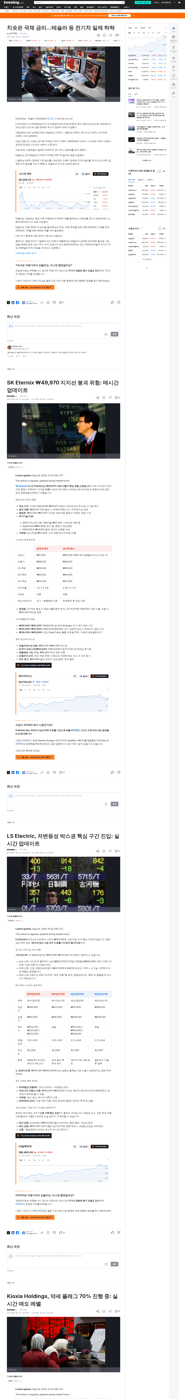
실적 (111, 11)
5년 (43, 187)
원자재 (143, 28)
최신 (7, 11)
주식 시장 (37, 11)
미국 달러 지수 (133, 80)
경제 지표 (45, 11)
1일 (21, 187)
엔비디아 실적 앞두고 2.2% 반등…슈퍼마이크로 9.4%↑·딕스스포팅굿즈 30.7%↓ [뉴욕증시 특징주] (151, 102)
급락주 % (150, 180)
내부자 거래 (88, 11)
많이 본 (15, 11)
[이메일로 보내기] (54, 302)
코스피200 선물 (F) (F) (136, 59)
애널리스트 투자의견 (101, 11)
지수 (136, 28)
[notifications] (174, 2)
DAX (130, 71)
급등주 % (141, 180)
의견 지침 (10, 341)
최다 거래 (131, 180)
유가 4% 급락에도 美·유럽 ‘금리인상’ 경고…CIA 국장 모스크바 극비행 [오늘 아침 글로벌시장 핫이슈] (150, 115)
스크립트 (118, 11)
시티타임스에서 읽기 (25, 253)
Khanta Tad (17, 346)
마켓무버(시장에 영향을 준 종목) (141, 172)
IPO (75, 11)
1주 (25, 187)
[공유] (98, 35)
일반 (80, 11)
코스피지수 (132, 55)
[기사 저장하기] (104, 35)
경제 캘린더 (90, 7)
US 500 (131, 63)
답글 (11, 356)
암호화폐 (69, 11)
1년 (39, 187)
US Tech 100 (133, 67)
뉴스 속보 (23, 11)
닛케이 (130, 75)
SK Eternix (21, 486)
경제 (30, 11)
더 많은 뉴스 (146, 160)
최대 (48, 187)
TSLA (50, 118)
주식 (149, 28)
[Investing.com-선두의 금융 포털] (14, 2)
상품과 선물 (55, 11)
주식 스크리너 (102, 7)
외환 (62, 11)
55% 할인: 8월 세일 (143, 2)
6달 (34, 187)
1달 (29, 187)
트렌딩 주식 (133, 228)
